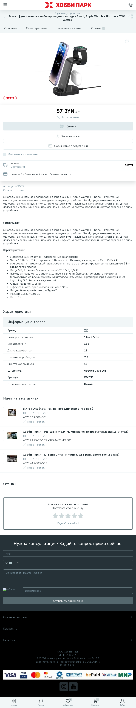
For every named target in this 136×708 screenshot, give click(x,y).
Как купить (10, 628)
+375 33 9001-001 (35, 417)
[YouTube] (73, 686)
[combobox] (11, 563)
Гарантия (9, 640)
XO (86, 330)
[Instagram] (64, 686)
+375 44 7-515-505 (35, 463)
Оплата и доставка (15, 617)
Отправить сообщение (68, 600)
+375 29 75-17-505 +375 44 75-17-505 (47, 440)
